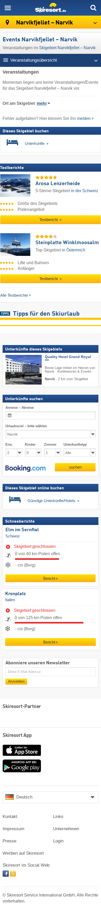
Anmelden (16, 681)
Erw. (9, 444)
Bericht (49, 578)
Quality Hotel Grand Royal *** (68, 359)
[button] (25, 468)
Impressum (13, 828)
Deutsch (24, 797)
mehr (42, 103)
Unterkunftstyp (75, 444)
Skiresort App (17, 735)
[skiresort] (50, 8)
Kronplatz (15, 593)
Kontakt (10, 816)
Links (58, 816)
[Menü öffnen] (8, 8)
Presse (9, 841)
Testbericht (49, 220)
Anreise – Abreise (19, 407)
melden (84, 118)
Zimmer (50, 444)
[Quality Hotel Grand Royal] (15, 370)
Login (58, 841)
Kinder (30, 444)
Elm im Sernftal (22, 530)
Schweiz (12, 536)
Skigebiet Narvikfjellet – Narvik (67, 48)
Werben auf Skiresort (23, 853)
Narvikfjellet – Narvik (44, 23)
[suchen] (93, 8)
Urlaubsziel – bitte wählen (26, 426)
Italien (10, 600)
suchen (75, 467)
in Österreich (73, 250)
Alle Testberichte (14, 295)
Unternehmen (66, 828)
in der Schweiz (84, 191)
